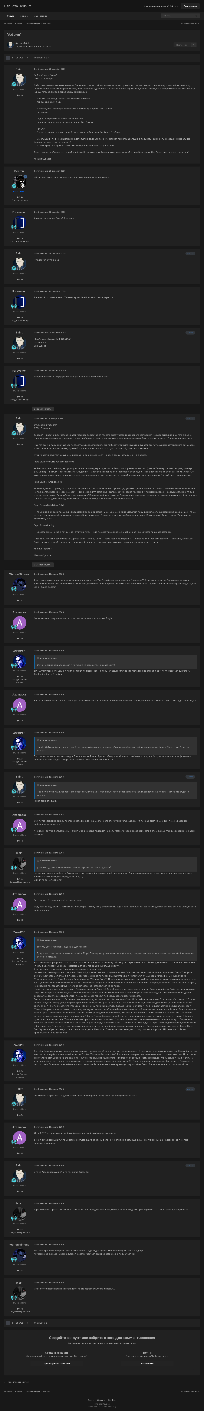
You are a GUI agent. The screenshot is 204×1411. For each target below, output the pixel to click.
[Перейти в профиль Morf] (19, 863)
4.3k (21, 95)
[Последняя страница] (27, 58)
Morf (19, 853)
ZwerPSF (19, 650)
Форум (10, 16)
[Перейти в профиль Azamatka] (19, 623)
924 (21, 238)
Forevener (19, 212)
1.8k (21, 600)
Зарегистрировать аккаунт (56, 1363)
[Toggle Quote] (38, 658)
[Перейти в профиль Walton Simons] (19, 584)
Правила (23, 16)
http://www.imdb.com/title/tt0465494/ (52, 339)
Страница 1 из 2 (40, 58)
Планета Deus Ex (17, 6)
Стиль (100, 1400)
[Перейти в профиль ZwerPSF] (19, 661)
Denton (19, 171)
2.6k (21, 676)
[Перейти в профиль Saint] (10, 45)
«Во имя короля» (43, 548)
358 (21, 638)
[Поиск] (196, 16)
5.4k (21, 197)
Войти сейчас (147, 1363)
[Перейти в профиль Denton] (19, 181)
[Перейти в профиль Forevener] (19, 222)
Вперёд (19, 58)
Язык (90, 1400)
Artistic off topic (43, 46)
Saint (26, 43)
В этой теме (183, 16)
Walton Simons (19, 574)
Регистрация (190, 6)
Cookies (112, 1400)
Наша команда (40, 16)
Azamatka (19, 612)
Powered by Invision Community (102, 1406)
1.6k (21, 879)
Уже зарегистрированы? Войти (160, 6)
